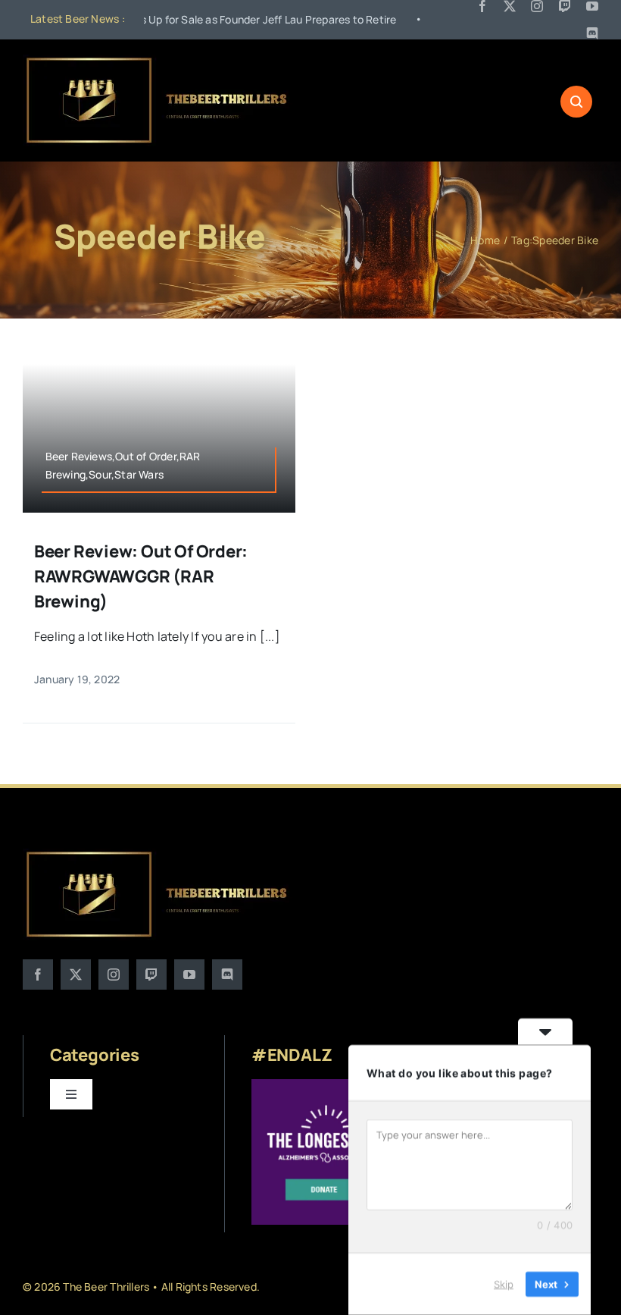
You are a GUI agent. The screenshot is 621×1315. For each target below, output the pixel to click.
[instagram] (537, 6)
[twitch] (565, 6)
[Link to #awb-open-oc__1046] (576, 102)
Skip (503, 1284)
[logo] (158, 60)
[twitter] (510, 6)
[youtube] (592, 6)
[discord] (592, 33)
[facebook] (482, 6)
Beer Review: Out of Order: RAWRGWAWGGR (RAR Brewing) (141, 576)
